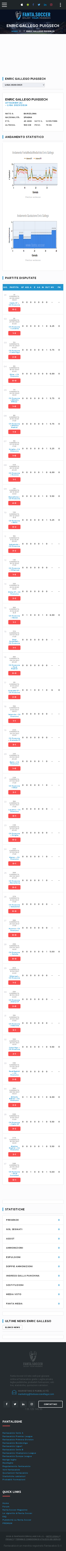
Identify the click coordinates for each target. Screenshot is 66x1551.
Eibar (12, 374)
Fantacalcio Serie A (13, 1432)
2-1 (14, 792)
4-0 (14, 503)
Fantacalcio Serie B (13, 1449)
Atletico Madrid (15, 426)
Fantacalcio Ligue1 (12, 1446)
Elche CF (12, 592)
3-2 (14, 550)
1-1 (14, 479)
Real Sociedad (13, 640)
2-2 (14, 598)
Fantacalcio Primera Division (18, 1439)
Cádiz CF (14, 303)
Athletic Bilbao (15, 401)
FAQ (5, 1516)
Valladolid (13, 544)
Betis (15, 522)
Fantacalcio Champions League (19, 1453)
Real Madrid (14, 668)
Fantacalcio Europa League (17, 1456)
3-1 (14, 744)
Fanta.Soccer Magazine (15, 1509)
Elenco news (12, 1327)
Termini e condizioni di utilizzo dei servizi (38, 1539)
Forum (6, 1506)
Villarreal (15, 570)
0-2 (14, 309)
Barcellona (14, 497)
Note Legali (52, 1536)
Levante (15, 328)
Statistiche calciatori (14, 1476)
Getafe (15, 954)
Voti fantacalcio (11, 1469)
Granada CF (13, 690)
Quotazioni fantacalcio (15, 1472)
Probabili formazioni (14, 1479)
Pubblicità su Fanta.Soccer (17, 1519)
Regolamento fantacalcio (17, 1466)
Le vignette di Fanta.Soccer (17, 1513)
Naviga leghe (10, 1459)
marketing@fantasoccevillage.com (36, 1394)
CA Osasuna (14, 305)
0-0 (14, 380)
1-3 (14, 333)
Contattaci (50, 1404)
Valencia (12, 714)
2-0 (14, 357)
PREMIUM (7, 1523)
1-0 (14, 406)
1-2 (14, 982)
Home (15, 31)
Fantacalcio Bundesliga (15, 1443)
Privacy (10, 1539)
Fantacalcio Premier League (18, 1436)
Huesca (15, 475)
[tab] (35, 302)
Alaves (15, 617)
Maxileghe (8, 1462)
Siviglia (12, 449)
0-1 (14, 815)
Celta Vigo (15, 352)
